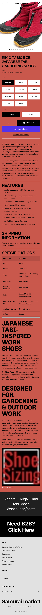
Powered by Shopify (28, 607)
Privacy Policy (7, 557)
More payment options (21, 134)
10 (28, 50)
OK (38, 591)
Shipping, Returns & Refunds (12, 547)
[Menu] (2, 3)
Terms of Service (8, 561)
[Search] (7, 3)
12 (32, 50)
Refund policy (7, 564)
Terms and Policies (21, 611)
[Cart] (39, 3)
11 (30, 50)
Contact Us (6, 554)
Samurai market (17, 607)
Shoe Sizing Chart (8, 551)
